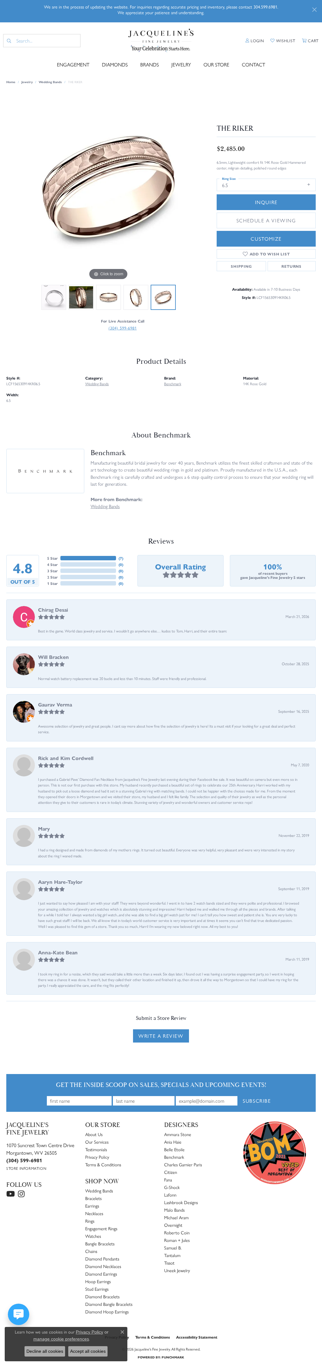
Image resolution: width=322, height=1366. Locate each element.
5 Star (52, 558)
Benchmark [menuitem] (174, 1157)
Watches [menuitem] (93, 1236)
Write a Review (160, 1035)
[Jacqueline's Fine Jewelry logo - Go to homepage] (161, 40)
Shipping (241, 266)
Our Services (96, 1142)
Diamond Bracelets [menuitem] (102, 1296)
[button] (255, 40)
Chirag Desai (53, 609)
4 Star (52, 564)
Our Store (216, 64)
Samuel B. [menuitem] (173, 1247)
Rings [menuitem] (89, 1221)
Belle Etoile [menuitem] (174, 1149)
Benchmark (172, 383)
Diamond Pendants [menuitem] (102, 1258)
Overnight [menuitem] (173, 1225)
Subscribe (257, 1100)
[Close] (314, 10)
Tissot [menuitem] (169, 1263)
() (121, 558)
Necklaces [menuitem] (94, 1213)
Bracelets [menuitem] (93, 1198)
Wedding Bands (50, 82)
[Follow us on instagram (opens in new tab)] (21, 1194)
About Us (94, 1134)
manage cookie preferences (61, 1338)
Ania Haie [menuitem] (172, 1142)
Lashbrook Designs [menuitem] (181, 1202)
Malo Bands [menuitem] (174, 1210)
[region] (108, 187)
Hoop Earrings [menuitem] (98, 1281)
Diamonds (115, 64)
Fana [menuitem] (168, 1179)
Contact (253, 64)
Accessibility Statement (196, 1337)
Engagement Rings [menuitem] (101, 1228)
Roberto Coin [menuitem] (177, 1232)
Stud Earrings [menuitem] (96, 1289)
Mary (44, 828)
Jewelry (181, 64)
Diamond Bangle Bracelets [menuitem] (108, 1304)
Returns (291, 266)
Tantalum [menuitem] (172, 1255)
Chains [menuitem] (91, 1251)
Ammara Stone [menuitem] (177, 1134)
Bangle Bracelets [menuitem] (99, 1243)
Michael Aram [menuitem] (176, 1217)
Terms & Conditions (103, 1164)
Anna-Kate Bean (58, 952)
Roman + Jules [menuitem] (177, 1240)
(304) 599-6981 (122, 328)
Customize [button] (266, 238)
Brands (149, 64)
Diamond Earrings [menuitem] (101, 1274)
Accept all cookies (88, 1351)
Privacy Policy (97, 1157)
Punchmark (173, 1357)
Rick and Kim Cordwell (65, 758)
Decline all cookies (44, 1351)
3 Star (52, 571)
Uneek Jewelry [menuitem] (177, 1270)
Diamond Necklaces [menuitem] (103, 1266)
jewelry (27, 82)
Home (10, 82)
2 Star (52, 577)
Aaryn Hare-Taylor (60, 881)
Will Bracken (53, 656)
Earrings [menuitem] (92, 1206)
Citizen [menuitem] (170, 1172)
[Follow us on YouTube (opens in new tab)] (10, 1194)
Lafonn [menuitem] (170, 1195)
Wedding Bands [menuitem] (99, 1190)
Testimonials (96, 1149)
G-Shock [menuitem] (172, 1187)
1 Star (52, 583)
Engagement (73, 64)
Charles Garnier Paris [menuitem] (183, 1164)
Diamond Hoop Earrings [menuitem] (107, 1311)
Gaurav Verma (55, 704)
